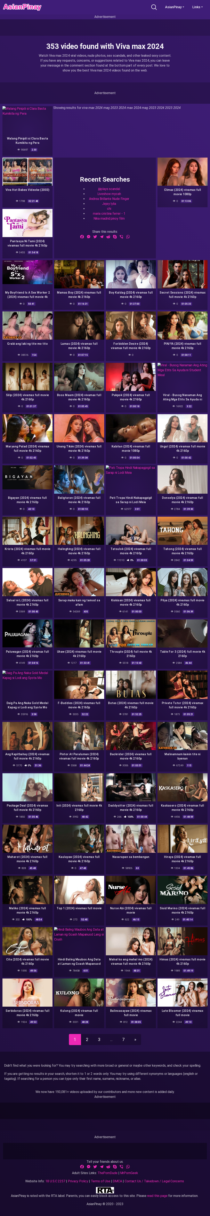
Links (196, 7)
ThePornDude (108, 1173)
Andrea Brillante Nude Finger (109, 199)
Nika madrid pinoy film (109, 218)
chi (109, 209)
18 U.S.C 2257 (55, 1181)
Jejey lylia (109, 204)
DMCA (117, 1181)
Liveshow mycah (109, 194)
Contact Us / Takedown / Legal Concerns (154, 1181)
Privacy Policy (78, 1181)
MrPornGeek (129, 1173)
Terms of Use (100, 1181)
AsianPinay (173, 7)
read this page (157, 1196)
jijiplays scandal (109, 189)
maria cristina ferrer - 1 (109, 214)
